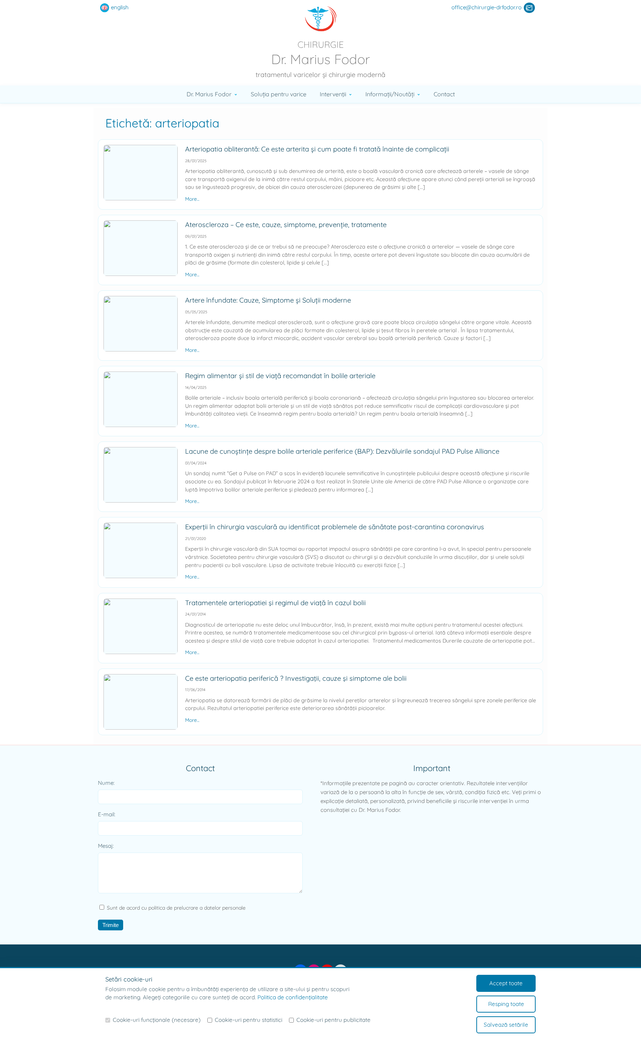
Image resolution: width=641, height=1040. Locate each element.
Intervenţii (333, 94)
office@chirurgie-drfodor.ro (486, 7)
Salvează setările (506, 1024)
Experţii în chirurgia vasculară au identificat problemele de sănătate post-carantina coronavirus (334, 527)
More (191, 199)
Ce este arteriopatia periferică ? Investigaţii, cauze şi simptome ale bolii (296, 678)
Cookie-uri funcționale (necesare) (157, 1019)
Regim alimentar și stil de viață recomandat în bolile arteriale (280, 375)
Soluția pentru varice (278, 94)
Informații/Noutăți (389, 94)
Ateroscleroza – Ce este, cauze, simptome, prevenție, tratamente (286, 224)
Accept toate (506, 983)
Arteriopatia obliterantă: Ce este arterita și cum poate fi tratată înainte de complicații (317, 149)
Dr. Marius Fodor (209, 94)
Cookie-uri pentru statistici (248, 1019)
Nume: (106, 782)
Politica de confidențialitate (292, 997)
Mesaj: (106, 845)
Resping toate (506, 1003)
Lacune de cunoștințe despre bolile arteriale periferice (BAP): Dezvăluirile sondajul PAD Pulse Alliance (342, 451)
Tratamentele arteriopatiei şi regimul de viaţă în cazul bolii (275, 603)
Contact (444, 94)
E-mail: (106, 814)
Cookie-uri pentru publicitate (333, 1019)
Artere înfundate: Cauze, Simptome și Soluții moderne (268, 300)
